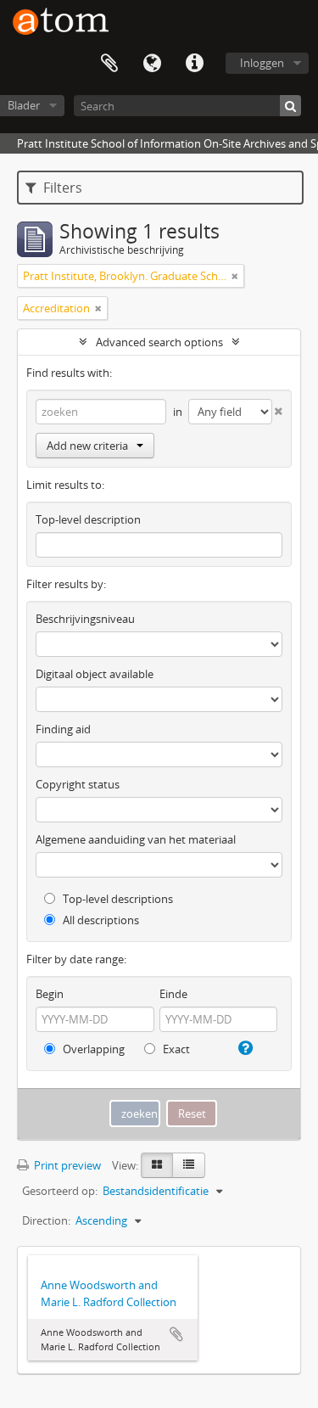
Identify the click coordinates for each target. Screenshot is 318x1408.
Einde (173, 993)
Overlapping (92, 1049)
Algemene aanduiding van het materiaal (136, 839)
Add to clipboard (176, 1334)
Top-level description (88, 519)
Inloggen (262, 62)
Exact (175, 1049)
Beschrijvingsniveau (85, 618)
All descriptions (99, 920)
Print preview (66, 1165)
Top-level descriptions (116, 898)
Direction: (46, 1220)
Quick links (194, 63)
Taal (152, 63)
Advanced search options (159, 342)
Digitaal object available (94, 674)
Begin (50, 993)
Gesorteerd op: (60, 1190)
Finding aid (63, 729)
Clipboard (109, 63)
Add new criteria (87, 445)
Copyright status (78, 784)
